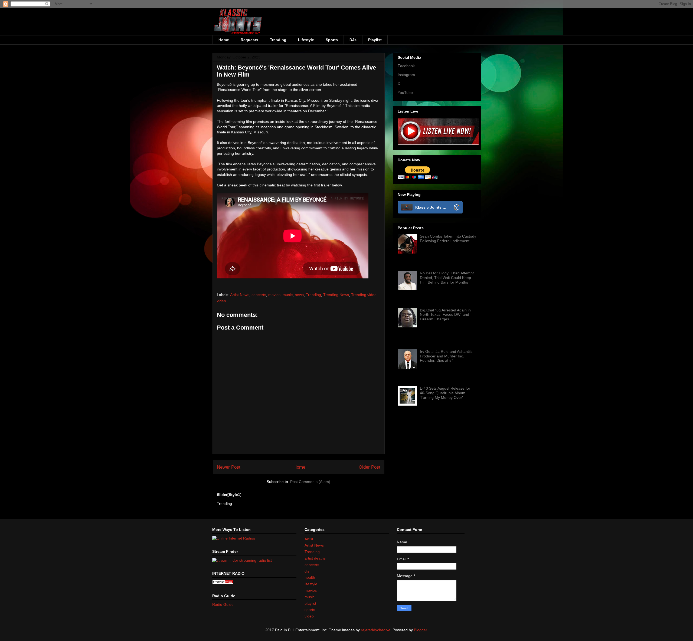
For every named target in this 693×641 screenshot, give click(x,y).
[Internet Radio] (222, 582)
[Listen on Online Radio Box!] (457, 207)
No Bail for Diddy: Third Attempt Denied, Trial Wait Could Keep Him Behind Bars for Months (447, 277)
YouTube (405, 92)
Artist (309, 539)
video (221, 301)
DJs (353, 40)
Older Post (369, 467)
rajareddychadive (375, 630)
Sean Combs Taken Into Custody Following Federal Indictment (448, 238)
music (288, 294)
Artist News (239, 294)
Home (223, 40)
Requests (249, 40)
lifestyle (311, 584)
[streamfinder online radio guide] (242, 560)
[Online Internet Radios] (233, 538)
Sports (332, 40)
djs (307, 571)
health (310, 577)
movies (274, 294)
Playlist (375, 40)
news (299, 294)
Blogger (420, 630)
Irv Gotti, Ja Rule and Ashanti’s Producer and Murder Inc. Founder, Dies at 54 (446, 356)
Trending (278, 40)
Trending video (364, 294)
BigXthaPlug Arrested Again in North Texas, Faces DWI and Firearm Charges (445, 314)
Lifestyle (306, 40)
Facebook (406, 66)
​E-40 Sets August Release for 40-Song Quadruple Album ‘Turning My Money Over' (445, 393)
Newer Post (228, 467)
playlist (310, 603)
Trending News (336, 294)
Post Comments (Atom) (310, 481)
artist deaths (315, 558)
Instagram (406, 75)
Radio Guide (223, 604)
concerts (258, 294)
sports (310, 609)
